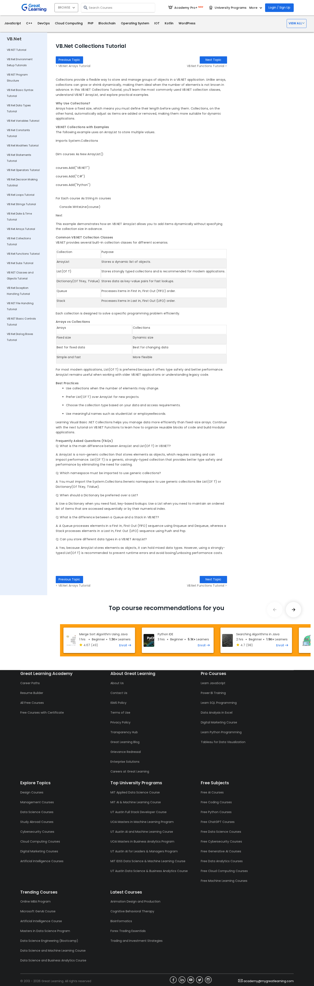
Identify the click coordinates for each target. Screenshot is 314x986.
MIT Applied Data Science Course (135, 792)
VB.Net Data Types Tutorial (19, 108)
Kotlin (169, 23)
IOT (157, 23)
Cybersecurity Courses (37, 832)
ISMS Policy (118, 703)
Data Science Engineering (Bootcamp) (49, 941)
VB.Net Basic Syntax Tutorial (20, 93)
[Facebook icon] (173, 979)
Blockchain (107, 23)
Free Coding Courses (216, 802)
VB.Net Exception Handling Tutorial (18, 291)
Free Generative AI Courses (221, 851)
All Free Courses (32, 703)
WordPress (187, 23)
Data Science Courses (36, 812)
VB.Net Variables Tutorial (23, 121)
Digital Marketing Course (219, 722)
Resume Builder (31, 693)
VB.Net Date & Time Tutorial (19, 216)
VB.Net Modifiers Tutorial (23, 145)
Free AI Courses (212, 792)
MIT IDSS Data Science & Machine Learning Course (147, 861)
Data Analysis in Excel (216, 712)
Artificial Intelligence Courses (41, 861)
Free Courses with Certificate (42, 712)
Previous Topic (69, 60)
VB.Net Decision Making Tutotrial (22, 182)
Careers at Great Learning (129, 771)
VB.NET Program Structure (17, 77)
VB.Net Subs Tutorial (20, 263)
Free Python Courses (216, 812)
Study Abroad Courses (36, 822)
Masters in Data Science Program (45, 931)
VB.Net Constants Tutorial (18, 133)
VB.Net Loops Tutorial (20, 195)
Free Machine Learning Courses (224, 881)
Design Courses (31, 792)
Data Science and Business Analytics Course (53, 960)
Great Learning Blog (124, 742)
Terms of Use (120, 712)
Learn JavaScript (213, 683)
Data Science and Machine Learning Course (53, 950)
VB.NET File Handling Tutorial (20, 306)
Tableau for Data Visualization (223, 742)
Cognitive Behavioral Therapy (132, 911)
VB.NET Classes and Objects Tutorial (20, 275)
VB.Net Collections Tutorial (19, 241)
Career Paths (30, 683)
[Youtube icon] (190, 979)
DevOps (44, 23)
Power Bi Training (213, 693)
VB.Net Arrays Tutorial (21, 229)
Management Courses (37, 802)
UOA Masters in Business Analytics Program (142, 841)
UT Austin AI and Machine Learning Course (141, 832)
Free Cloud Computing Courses (224, 871)
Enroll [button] (123, 645)
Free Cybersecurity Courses (221, 841)
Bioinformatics (121, 921)
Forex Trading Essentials (128, 931)
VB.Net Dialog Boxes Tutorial (20, 337)
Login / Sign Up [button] (279, 7)
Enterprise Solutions (124, 762)
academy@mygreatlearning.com (269, 981)
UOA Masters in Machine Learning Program (142, 822)
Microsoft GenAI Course (38, 911)
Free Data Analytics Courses (222, 861)
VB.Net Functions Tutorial (23, 254)
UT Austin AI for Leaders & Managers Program (144, 851)
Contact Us (118, 693)
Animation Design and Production (135, 901)
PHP (90, 23)
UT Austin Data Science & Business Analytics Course (149, 871)
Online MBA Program (35, 901)
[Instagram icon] (208, 979)
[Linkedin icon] (182, 979)
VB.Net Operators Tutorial (23, 170)
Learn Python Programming (221, 732)
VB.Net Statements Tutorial (19, 158)
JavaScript (12, 23)
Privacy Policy (120, 722)
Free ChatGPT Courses (218, 822)
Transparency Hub (124, 732)
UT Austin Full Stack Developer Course (138, 812)
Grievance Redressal (125, 752)
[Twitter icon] (199, 979)
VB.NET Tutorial (16, 50)
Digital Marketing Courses (39, 851)
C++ (29, 23)
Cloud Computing (69, 23)
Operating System (135, 23)
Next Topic (213, 60)
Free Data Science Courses (221, 832)
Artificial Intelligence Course (41, 921)
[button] (296, 23)
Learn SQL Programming (219, 703)
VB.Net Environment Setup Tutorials (19, 62)
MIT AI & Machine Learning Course (135, 802)
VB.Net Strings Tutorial (21, 204)
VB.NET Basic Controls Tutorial (21, 321)
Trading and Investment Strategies (136, 941)
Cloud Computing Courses (40, 841)
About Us (117, 683)
